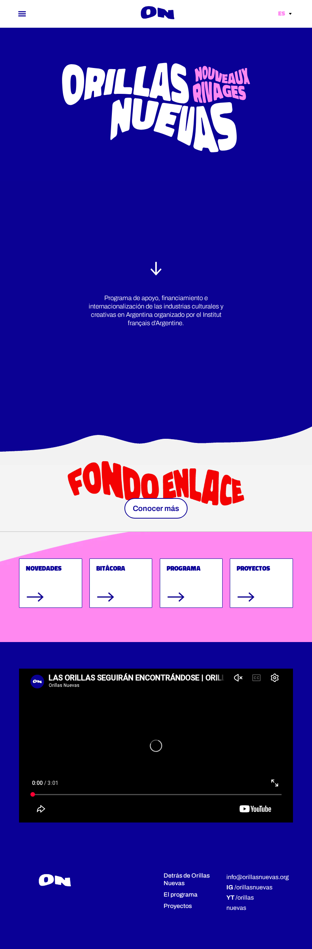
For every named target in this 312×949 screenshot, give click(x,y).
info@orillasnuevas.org (257, 877)
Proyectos (178, 906)
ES (282, 13)
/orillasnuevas (249, 887)
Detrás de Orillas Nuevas (187, 879)
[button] (22, 13)
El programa (180, 894)
